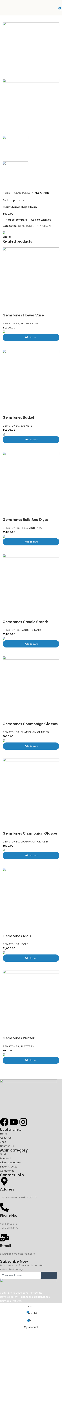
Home (6, 192)
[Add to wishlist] (7, 1031)
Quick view (16, 1068)
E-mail (5, 1245)
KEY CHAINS (42, 192)
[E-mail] (4, 1237)
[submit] (49, 1275)
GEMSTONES (22, 192)
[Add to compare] (7, 1068)
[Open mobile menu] (4, 7)
